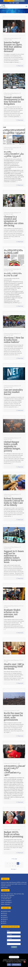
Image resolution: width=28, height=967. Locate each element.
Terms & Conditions (14, 957)
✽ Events (3, 923)
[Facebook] (12, 3)
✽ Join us (3, 921)
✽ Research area (6, 911)
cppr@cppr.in (8, 900)
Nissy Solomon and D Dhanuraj (11, 660)
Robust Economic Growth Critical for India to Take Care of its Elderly (14, 501)
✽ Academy (4, 915)
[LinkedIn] (16, 3)
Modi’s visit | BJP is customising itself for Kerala (14, 666)
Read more (20, 65)
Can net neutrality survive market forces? (13, 392)
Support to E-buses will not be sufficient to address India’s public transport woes (14, 557)
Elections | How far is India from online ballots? (14, 339)
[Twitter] (13, 3)
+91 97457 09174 (7, 898)
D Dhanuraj (6, 710)
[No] (26, 960)
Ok (9, 964)
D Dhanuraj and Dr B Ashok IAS (11, 147)
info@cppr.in (7, 904)
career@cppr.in (8, 902)
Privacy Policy (16, 964)
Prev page (14, 858)
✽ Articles (4, 913)
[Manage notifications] (24, 962)
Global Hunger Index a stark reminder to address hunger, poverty (12, 446)
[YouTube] (15, 3)
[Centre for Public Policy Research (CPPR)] (14, 6)
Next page (13, 869)
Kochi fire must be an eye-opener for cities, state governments (13, 716)
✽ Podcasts (4, 917)
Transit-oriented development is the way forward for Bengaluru (14, 100)
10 (18, 866)
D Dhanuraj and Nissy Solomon (11, 38)
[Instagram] (18, 3)
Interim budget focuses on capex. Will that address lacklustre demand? (13, 47)
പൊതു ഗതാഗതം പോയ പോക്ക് (13, 274)
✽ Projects (4, 919)
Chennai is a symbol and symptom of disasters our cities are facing (13, 221)
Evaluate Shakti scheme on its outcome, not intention (12, 613)
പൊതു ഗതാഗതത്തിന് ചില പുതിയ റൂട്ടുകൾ (14, 153)
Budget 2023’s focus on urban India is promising (13, 834)
